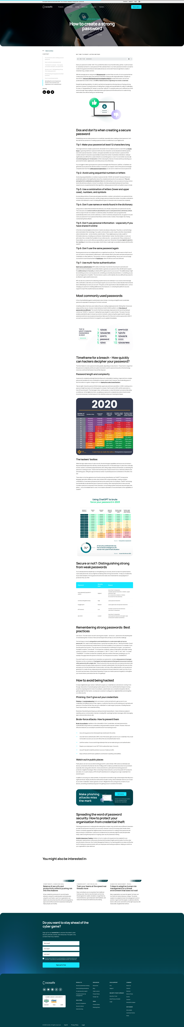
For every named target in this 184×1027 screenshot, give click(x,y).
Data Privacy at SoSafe (115, 999)
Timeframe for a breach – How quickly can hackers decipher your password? (54, 65)
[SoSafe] (47, 6)
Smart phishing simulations (82, 988)
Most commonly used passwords (53, 62)
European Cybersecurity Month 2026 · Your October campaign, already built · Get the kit (63, 1)
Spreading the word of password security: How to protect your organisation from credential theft (53, 82)
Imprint (66, 1025)
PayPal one (99, 258)
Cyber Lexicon (96, 991)
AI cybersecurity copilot (81, 991)
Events (128, 996)
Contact (125, 1)
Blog (94, 988)
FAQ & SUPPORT (114, 982)
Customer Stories (130, 1013)
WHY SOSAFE (129, 1007)
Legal (111, 1001)
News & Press (129, 994)
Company (93, 7)
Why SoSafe (129, 1010)
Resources (84, 7)
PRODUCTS (79, 982)
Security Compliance (81, 1003)
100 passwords (101, 74)
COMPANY (128, 982)
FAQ (110, 985)
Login (135, 1)
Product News (96, 994)
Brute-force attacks (82, 723)
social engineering (88, 701)
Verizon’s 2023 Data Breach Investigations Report (97, 78)
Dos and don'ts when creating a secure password (54, 58)
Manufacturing (79, 1009)
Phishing (78, 701)
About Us (128, 985)
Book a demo (136, 7)
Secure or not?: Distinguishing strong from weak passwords (54, 70)
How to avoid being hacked (51, 78)
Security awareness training (82, 985)
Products (60, 7)
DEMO (94, 1001)
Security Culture (80, 1006)
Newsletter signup (130, 1002)
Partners (101, 7)
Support (131, 1)
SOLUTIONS (79, 1000)
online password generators (98, 168)
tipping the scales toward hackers (110, 382)
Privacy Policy (74, 1025)
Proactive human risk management (81, 994)
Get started (120, 794)
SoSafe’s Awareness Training (84, 838)
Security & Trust (113, 996)
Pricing (77, 7)
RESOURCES (96, 982)
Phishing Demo (96, 1007)
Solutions (69, 7)
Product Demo (96, 1004)
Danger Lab (95, 996)
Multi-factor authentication (84, 267)
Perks (127, 1015)
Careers (128, 988)
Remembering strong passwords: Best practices (54, 74)
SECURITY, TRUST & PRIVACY (117, 993)
